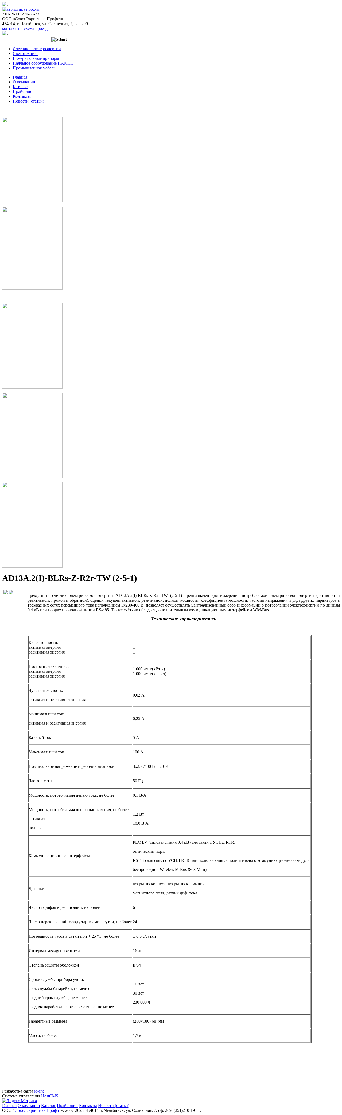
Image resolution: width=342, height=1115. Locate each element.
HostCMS (49, 1096)
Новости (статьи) (28, 101)
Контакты (22, 96)
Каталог (20, 86)
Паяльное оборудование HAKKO (43, 63)
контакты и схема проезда (25, 28)
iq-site (39, 1091)
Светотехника (25, 53)
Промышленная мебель (34, 68)
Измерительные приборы (36, 58)
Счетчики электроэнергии (37, 48)
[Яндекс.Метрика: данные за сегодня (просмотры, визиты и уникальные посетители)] (19, 1100)
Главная (20, 77)
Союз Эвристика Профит (38, 1110)
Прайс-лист (23, 91)
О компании (24, 82)
